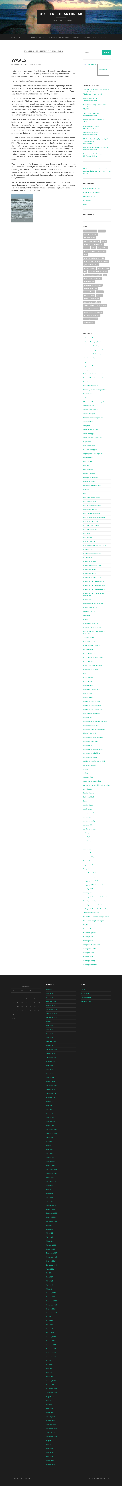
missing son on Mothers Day (92, 709)
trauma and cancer (89, 929)
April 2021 (49, 1201)
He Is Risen (87, 200)
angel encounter (88, 362)
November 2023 (51, 1089)
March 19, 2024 (17, 65)
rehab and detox (88, 805)
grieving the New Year (90, 607)
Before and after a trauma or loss (94, 374)
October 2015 (51, 1432)
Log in (83, 989)
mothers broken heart (90, 741)
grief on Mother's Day (91, 265)
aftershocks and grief (90, 358)
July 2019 (49, 1273)
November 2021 (51, 1173)
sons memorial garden (90, 857)
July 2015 (49, 1444)
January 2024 (50, 1081)
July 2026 (49, 989)
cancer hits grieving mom (91, 241)
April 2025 (49, 1033)
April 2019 (49, 1285)
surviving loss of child (90, 319)
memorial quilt (88, 685)
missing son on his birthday (92, 705)
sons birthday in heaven (91, 309)
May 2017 (49, 1369)
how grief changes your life (92, 627)
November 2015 (51, 1428)
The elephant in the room (91, 913)
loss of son (97, 278)
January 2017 (50, 1385)
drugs (86, 251)
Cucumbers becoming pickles (93, 418)
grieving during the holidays (92, 553)
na (96, 288)
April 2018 (49, 1329)
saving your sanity (89, 821)
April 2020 (49, 1237)
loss (105, 275)
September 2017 (51, 1357)
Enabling (76, 37)
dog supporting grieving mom (93, 453)
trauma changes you (89, 933)
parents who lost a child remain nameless (96, 785)
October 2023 (51, 1093)
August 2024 (50, 1061)
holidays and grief (89, 268)
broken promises (89, 238)
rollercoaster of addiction (92, 302)
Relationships (88, 37)
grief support (87, 537)
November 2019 (51, 1257)
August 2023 (50, 1097)
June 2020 (49, 1229)
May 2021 (49, 1197)
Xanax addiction (89, 322)
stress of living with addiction (93, 312)
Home (13, 37)
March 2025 (50, 1037)
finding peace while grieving (92, 485)
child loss (87, 244)
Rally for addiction (89, 797)
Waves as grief (88, 956)
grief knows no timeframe (91, 513)
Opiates (52, 37)
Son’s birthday (87, 861)
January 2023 (50, 1125)
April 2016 (49, 1408)
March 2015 (50, 1460)
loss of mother (88, 681)
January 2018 (50, 1341)
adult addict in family (90, 234)
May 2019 (49, 1281)
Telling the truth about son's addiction (95, 909)
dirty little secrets (89, 445)
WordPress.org (86, 1001)
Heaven (85, 619)
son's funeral (87, 849)
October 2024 (51, 1057)
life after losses (88, 661)
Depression (87, 442)
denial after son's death (90, 430)
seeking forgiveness (89, 829)
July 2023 (49, 1101)
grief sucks (86, 533)
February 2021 (51, 1205)
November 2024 (51, 1053)
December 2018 (51, 1301)
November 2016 (51, 1389)
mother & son (87, 717)
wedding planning (89, 961)
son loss (85, 845)
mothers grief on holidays (91, 753)
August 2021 (50, 1185)
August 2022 (50, 1141)
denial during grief (89, 434)
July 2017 (49, 1361)
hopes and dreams (103, 268)
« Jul (13, 1018)
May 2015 (49, 1452)
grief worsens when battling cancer (94, 545)
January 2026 (50, 1005)
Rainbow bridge (88, 793)
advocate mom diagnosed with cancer (95, 350)
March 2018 (50, 1333)
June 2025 (49, 1025)
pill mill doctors (88, 789)
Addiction (102, 231)
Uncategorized (88, 941)
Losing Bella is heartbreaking (92, 665)
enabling (93, 251)
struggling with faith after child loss (94, 885)
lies (85, 271)
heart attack (87, 615)
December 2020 (51, 1213)
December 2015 (51, 1425)
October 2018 (51, 1309)
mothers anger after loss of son (93, 737)
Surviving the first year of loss (92, 901)
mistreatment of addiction (91, 713)
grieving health (88, 557)
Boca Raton (87, 382)
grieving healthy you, (90, 561)
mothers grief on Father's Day (93, 749)
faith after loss (88, 469)
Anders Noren (101, 1478)
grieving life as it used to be (92, 565)
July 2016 (49, 1401)
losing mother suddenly (90, 669)
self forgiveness (88, 833)
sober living (87, 841)
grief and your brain (89, 501)
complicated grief (97, 244)
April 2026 (49, 997)
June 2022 (49, 1149)
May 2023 (49, 1109)
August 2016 (50, 1397)
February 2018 (51, 1337)
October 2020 (51, 1217)
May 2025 (49, 1029)
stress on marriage (89, 877)
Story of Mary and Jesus (91, 869)
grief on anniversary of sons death (94, 517)
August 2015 (50, 1440)
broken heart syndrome (91, 386)
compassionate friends (90, 410)
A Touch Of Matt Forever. (91, 192)
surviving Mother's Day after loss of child (96, 897)
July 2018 (49, 1317)
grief (85, 254)
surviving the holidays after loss (93, 905)
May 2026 (49, 993)
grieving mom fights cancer (92, 577)
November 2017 (51, 1349)
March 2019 (50, 1289)
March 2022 (50, 1157)
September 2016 (51, 1393)
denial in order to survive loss (92, 438)
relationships (95, 298)
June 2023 (49, 1105)
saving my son (87, 817)
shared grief (87, 837)
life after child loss (89, 653)
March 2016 (50, 1413)
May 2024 (49, 1069)
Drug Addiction (37, 37)
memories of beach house (91, 689)
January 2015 (50, 1464)
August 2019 (50, 1269)
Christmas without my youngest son (94, 402)
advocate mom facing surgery (93, 354)
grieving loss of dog (89, 569)
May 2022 (49, 1153)
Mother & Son (64, 37)
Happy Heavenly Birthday (91, 188)
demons (86, 248)
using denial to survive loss (91, 945)
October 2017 (51, 1353)
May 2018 (49, 1325)
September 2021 (51, 1181)
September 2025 (51, 1017)
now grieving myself (89, 765)
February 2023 (51, 1121)
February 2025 (51, 1041)
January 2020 (50, 1249)
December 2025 (51, 1009)
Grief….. (85, 204)
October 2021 (51, 1177)
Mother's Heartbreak (61, 14)
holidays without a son (90, 623)
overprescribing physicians (92, 781)
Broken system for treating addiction (95, 390)
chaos (104, 241)
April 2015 (49, 1456)
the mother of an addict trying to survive (96, 917)
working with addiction (90, 965)
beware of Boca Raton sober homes (95, 378)
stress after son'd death (90, 873)
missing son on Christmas (91, 701)
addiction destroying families (92, 342)
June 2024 (49, 1065)
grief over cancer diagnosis (92, 525)
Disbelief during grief (90, 449)
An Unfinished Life (89, 196)
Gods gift (86, 489)
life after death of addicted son (93, 657)
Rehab (85, 801)
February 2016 (51, 1417)
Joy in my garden (88, 637)
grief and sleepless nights (91, 497)
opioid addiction (89, 292)
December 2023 (51, 1085)
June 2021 (49, 1193)
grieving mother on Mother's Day (94, 589)
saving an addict (89, 305)
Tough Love (102, 37)
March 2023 (50, 1117)
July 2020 (49, 1225)
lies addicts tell (88, 649)
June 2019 (49, 1277)
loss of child (88, 278)
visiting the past (88, 952)
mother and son (89, 281)
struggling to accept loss (91, 315)
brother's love (87, 394)
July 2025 (49, 1021)
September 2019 (51, 1265)
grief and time (88, 261)
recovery (99, 295)
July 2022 (49, 1145)
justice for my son (89, 641)
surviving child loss (89, 889)
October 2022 (51, 1137)
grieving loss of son (89, 573)
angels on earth (88, 366)
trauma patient (88, 937)
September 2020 (51, 1221)
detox (93, 248)
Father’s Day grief (89, 473)
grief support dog (89, 541)
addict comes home (90, 231)
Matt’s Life (23, 37)
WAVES (18, 60)
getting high (101, 251)
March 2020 (50, 1241)
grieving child (87, 549)
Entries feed (85, 993)
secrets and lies (101, 305)
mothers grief (88, 288)
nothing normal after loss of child (94, 761)
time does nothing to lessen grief (93, 921)
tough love (86, 925)
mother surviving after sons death (94, 729)
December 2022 (51, 1129)
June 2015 (49, 1448)
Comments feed (86, 997)
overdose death (89, 295)
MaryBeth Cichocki (33, 65)
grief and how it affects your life (94, 258)
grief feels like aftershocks (92, 505)
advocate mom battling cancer (93, 346)
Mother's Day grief (89, 733)
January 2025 (50, 1045)
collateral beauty (88, 406)
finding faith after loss (90, 477)
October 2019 (51, 1261)
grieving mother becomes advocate (94, 585)
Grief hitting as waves (90, 509)
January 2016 (50, 1421)
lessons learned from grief (91, 645)
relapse (86, 298)
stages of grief (88, 865)
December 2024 (51, 1049)
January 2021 (50, 1209)
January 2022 (50, 1165)
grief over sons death (90, 529)
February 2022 (51, 1161)
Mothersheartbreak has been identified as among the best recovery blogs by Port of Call (96, 171)
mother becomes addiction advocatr (95, 721)
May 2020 (49, 1233)
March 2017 (50, 1377)
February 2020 (51, 1245)
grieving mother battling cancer (93, 581)
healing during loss (89, 611)
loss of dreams (88, 677)
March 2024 (50, 1077)
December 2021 (51, 1169)
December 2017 (51, 1345)
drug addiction (102, 248)
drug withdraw (88, 461)
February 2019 (51, 1293)
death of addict (88, 422)
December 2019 (51, 1253)
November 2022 (51, 1133)
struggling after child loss (91, 881)
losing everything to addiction (98, 271)
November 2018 (51, 1305)
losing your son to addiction (92, 275)
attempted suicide (89, 370)
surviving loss (87, 893)
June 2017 (49, 1365)
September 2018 (51, 1313)
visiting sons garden (89, 949)
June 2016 (49, 1405)
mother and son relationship (93, 285)
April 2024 (49, 1073)
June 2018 (49, 1321)
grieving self (87, 599)
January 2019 (50, 1297)
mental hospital (88, 697)
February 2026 (51, 1001)
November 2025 (51, 1013)
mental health (87, 693)
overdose (100, 292)
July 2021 (49, 1189)
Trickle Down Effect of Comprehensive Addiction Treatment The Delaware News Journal (96, 92)
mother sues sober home (91, 725)
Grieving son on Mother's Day (93, 603)
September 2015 (51, 1436)
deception (86, 425)
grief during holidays (101, 261)
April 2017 (49, 1373)
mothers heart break (90, 757)
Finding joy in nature (89, 481)
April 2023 (49, 1113)
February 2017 (51, 1381)
